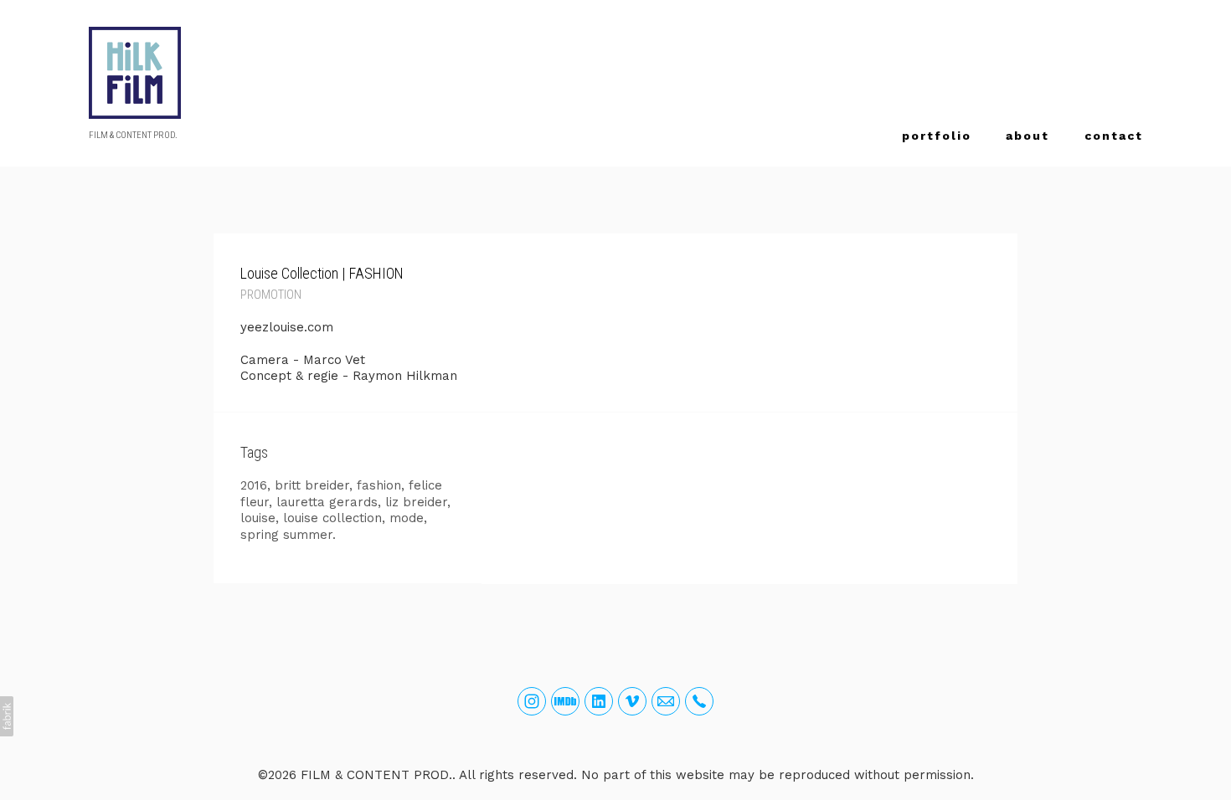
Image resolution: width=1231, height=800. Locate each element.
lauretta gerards (327, 502)
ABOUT (1027, 135)
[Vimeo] (632, 701)
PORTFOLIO (936, 135)
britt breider (312, 485)
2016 (253, 485)
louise (258, 518)
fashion (379, 485)
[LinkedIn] (599, 701)
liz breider (416, 502)
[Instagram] (532, 701)
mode (406, 518)
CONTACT (1113, 135)
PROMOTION (270, 294)
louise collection (332, 518)
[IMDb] (565, 701)
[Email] (666, 701)
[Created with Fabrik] (6, 716)
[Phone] (699, 701)
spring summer (286, 534)
